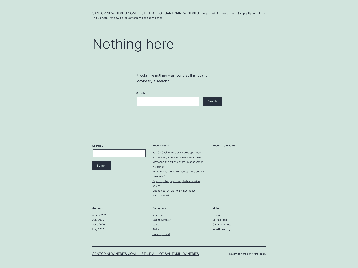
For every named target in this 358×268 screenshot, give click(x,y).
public (155, 224)
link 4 (262, 13)
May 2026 (98, 229)
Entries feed (220, 219)
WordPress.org (221, 229)
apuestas (157, 215)
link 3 (214, 13)
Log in (216, 215)
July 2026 (98, 219)
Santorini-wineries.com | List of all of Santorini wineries (145, 13)
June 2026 (98, 224)
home (203, 13)
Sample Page (246, 13)
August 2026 (99, 215)
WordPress (258, 253)
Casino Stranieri (161, 219)
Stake (155, 229)
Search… (141, 93)
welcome (228, 13)
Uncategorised (161, 234)
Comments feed (222, 224)
